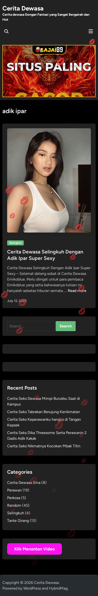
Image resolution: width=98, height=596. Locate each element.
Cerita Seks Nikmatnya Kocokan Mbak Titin (43, 446)
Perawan (14, 490)
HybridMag (58, 588)
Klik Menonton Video (34, 549)
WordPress (32, 588)
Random (14, 505)
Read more (77, 290)
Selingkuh (15, 242)
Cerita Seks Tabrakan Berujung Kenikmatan (43, 412)
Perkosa (13, 498)
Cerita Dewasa (23, 8)
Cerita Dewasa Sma (23, 482)
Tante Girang (18, 520)
